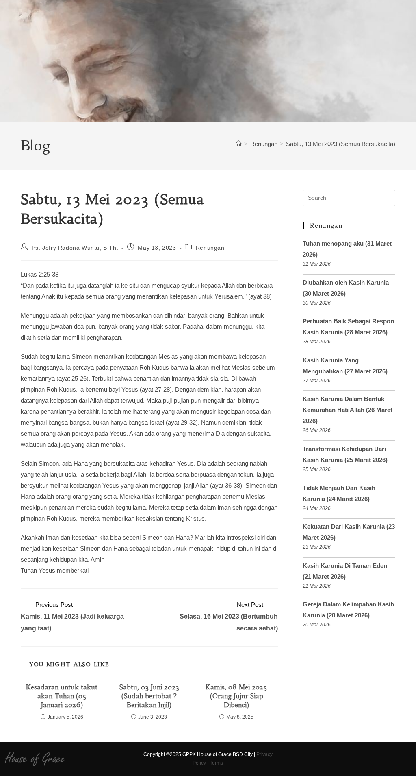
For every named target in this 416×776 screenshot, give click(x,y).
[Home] (239, 143)
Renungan (210, 247)
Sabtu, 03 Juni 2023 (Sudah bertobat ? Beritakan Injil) (149, 696)
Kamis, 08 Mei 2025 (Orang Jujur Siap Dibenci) (236, 696)
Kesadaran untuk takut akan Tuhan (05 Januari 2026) (62, 696)
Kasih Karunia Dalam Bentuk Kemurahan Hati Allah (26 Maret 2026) (347, 409)
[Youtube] (313, 759)
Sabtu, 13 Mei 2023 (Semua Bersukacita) (340, 143)
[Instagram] (298, 759)
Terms (216, 763)
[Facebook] (284, 759)
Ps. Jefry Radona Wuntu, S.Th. (75, 247)
